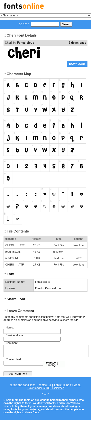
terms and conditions (22, 385)
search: (24, 24)
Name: (10, 327)
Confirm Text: (13, 359)
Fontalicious (25, 42)
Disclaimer (57, 388)
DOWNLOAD (77, 63)
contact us (45, 385)
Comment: (12, 343)
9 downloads (77, 42)
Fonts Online (61, 385)
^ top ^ (45, 394)
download (79, 245)
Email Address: (15, 335)
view (79, 258)
